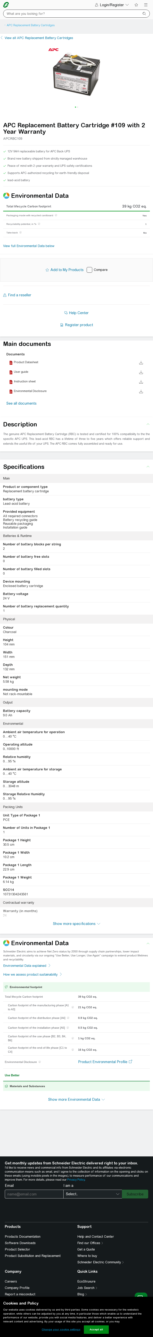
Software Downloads (20, 1243)
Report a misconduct (20, 1294)
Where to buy (87, 1256)
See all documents (21, 403)
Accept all (96, 1329)
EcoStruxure (86, 1281)
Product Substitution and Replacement (33, 1256)
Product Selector (17, 1249)
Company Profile (17, 1288)
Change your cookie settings (61, 1329)
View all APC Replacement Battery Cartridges (39, 38)
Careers (11, 1281)
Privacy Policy (76, 1179)
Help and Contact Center (95, 1236)
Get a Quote (86, 1249)
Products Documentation (22, 1236)
